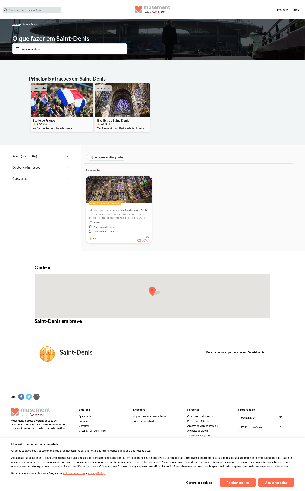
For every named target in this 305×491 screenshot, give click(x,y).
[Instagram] (36, 397)
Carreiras (84, 425)
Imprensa (84, 420)
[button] (106, 157)
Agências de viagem (198, 430)
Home (16, 24)
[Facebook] (20, 397)
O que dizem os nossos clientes (150, 416)
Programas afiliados (198, 420)
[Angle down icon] (52, 156)
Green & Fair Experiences (93, 430)
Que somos (85, 416)
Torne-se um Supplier (199, 435)
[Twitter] (28, 397)
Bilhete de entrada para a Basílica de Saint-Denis (118, 210)
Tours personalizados (144, 420)
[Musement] (152, 10)
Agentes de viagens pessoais (202, 425)
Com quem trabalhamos (200, 416)
